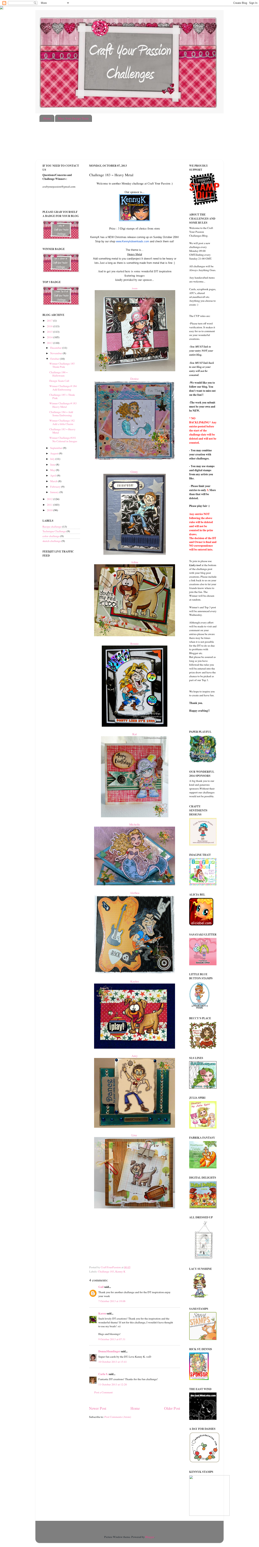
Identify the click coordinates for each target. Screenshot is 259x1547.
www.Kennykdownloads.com (132, 241)
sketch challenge (51, 541)
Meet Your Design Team (73, 118)
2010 (50, 510)
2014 (50, 337)
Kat (134, 734)
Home (47, 118)
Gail (101, 1287)
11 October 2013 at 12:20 (112, 1384)
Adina (134, 562)
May (53, 470)
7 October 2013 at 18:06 (111, 1301)
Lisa (135, 1135)
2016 (50, 326)
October (55, 358)
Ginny (135, 472)
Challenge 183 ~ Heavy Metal (62, 430)
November (56, 353)
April (53, 475)
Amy (135, 1056)
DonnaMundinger (109, 1351)
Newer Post (97, 1408)
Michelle (134, 824)
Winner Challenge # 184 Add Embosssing (63, 387)
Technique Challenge (54, 531)
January (54, 492)
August (54, 453)
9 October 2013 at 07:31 (111, 1339)
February (55, 486)
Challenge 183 (106, 1271)
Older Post (172, 1408)
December (56, 348)
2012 (50, 499)
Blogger (149, 1537)
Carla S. (103, 1374)
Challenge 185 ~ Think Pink (62, 396)
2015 (50, 332)
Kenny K (120, 1271)
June (53, 464)
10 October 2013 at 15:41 (112, 1362)
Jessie (135, 288)
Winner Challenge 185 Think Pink (62, 365)
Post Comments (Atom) (117, 1417)
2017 (50, 320)
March (54, 481)
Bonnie (134, 644)
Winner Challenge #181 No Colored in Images (63, 439)
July (52, 459)
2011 (50, 504)
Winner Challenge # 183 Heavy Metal (63, 404)
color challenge (51, 536)
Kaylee (134, 981)
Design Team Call (59, 381)
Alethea (134, 893)
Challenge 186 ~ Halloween (58, 373)
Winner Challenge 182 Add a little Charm (62, 422)
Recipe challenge (52, 526)
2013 (50, 343)
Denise (134, 379)
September (56, 448)
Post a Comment (103, 1392)
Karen (102, 1313)
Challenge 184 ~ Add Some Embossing (61, 413)
